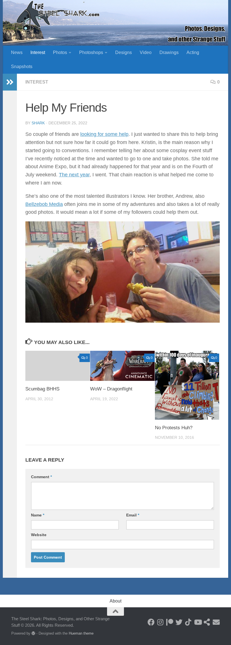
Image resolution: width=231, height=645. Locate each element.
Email (132, 515)
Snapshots (21, 66)
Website (38, 534)
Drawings (169, 52)
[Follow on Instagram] (160, 622)
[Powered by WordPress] (33, 633)
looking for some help (104, 134)
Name (37, 515)
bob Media (51, 204)
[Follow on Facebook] (151, 622)
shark (38, 123)
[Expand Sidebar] (10, 82)
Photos (60, 52)
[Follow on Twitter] (179, 622)
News (17, 52)
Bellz (30, 204)
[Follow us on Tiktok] (188, 622)
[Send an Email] (216, 622)
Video (146, 52)
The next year (74, 174)
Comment (41, 477)
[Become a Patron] (169, 622)
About (115, 601)
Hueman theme (81, 633)
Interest (37, 52)
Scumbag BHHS (42, 389)
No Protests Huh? (173, 427)
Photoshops (91, 52)
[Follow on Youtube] (197, 622)
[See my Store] (206, 622)
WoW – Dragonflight (111, 389)
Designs (123, 52)
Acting (192, 52)
